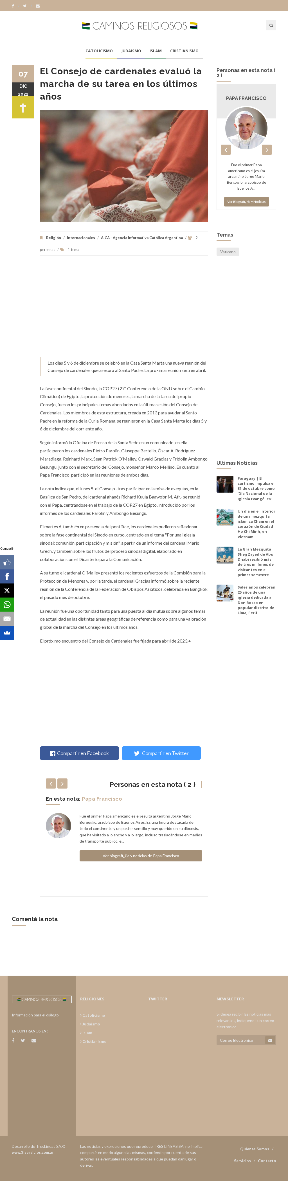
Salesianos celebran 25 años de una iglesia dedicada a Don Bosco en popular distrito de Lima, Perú (256, 600)
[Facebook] (15, 6)
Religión (53, 237)
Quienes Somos (254, 1148)
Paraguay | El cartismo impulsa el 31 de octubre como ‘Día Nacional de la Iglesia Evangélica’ (256, 488)
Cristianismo (184, 50)
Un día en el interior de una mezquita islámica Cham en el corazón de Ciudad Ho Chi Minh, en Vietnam (256, 524)
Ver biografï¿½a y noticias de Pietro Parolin (141, 872)
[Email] (7, 619)
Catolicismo (99, 50)
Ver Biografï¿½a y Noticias (246, 207)
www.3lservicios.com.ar (32, 1152)
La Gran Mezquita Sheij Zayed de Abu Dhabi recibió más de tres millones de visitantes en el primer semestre (256, 562)
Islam (156, 50)
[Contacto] (38, 6)
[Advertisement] (124, 309)
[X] (7, 590)
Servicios (242, 1160)
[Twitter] (27, 6)
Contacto (267, 1160)
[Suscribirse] (270, 1040)
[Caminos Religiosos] (144, 26)
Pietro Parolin (100, 799)
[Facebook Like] (7, 562)
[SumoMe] (7, 633)
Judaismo (131, 50)
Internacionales (81, 237)
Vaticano (228, 251)
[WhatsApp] (7, 605)
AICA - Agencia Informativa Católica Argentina (142, 237)
